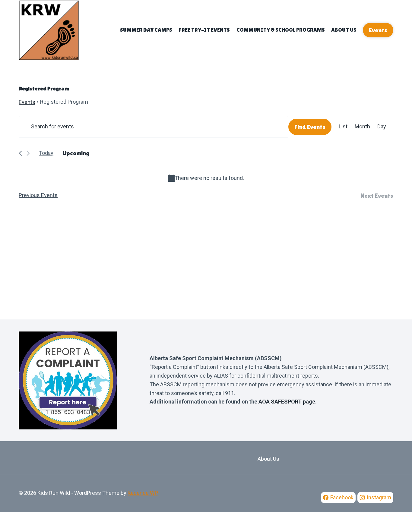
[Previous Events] (20, 153)
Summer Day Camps (146, 30)
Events (378, 30)
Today (46, 153)
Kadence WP (143, 493)
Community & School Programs (280, 30)
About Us (344, 30)
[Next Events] (28, 153)
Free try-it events (204, 30)
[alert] (206, 178)
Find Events (309, 127)
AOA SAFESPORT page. (287, 401)
